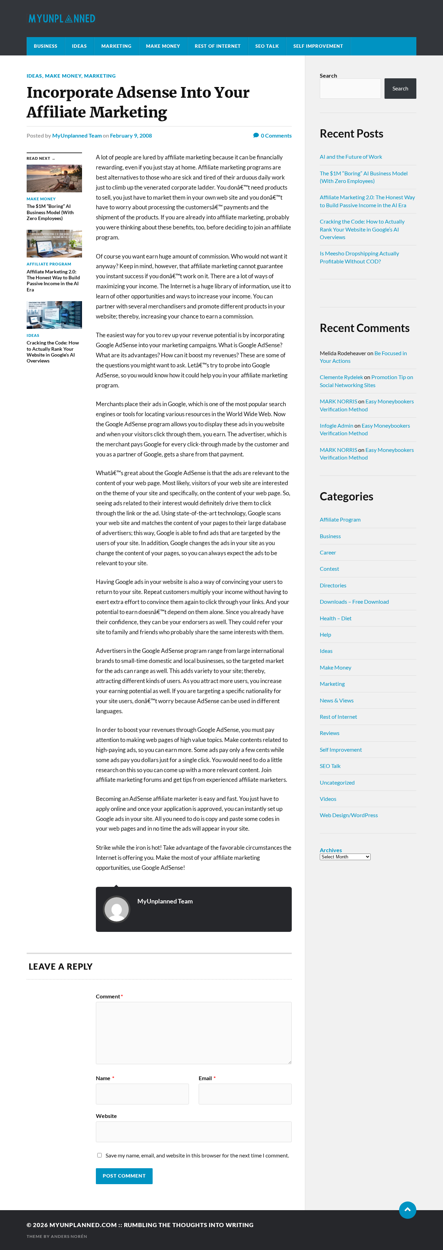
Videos (328, 798)
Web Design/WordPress (349, 815)
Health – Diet (336, 618)
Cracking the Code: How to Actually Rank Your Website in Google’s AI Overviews (362, 229)
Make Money (163, 46)
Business (45, 46)
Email (207, 1078)
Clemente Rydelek (341, 377)
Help (325, 634)
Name (105, 1078)
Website (106, 1115)
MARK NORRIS (338, 401)
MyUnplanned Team (77, 135)
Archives (331, 850)
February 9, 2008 (131, 135)
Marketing (116, 46)
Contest (329, 568)
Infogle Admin (336, 425)
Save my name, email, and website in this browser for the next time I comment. (197, 1155)
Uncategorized (337, 782)
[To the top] (407, 1210)
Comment (109, 996)
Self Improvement (318, 46)
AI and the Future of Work (351, 156)
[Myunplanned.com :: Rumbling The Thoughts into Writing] (221, 18)
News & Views (337, 700)
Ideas (79, 46)
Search (328, 75)
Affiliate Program (340, 519)
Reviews (330, 732)
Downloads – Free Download (354, 601)
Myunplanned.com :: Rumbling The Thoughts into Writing (151, 1225)
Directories (333, 585)
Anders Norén (69, 1236)
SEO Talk (267, 46)
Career (328, 552)
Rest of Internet (218, 46)
